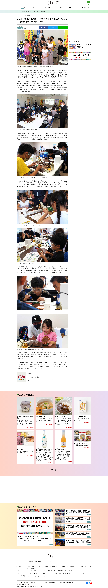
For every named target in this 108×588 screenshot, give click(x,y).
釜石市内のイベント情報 (32, 564)
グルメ (18, 570)
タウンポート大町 (52, 570)
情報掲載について (53, 582)
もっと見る (89, 41)
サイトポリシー (34, 582)
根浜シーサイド (84, 566)
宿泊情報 (46, 566)
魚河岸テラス (65, 566)
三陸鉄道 (33, 568)
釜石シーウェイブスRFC (40, 573)
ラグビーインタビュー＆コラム (83, 573)
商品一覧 (28, 576)
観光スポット (39, 566)
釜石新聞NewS (24, 11)
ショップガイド (35, 576)
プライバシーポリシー (43, 582)
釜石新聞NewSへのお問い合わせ (23, 584)
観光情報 (19, 566)
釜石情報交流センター (55, 566)
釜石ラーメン (43, 570)
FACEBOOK (43, 27)
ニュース (19, 561)
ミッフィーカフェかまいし (32, 570)
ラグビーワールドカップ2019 (54, 573)
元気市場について (45, 576)
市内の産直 (60, 570)
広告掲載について (61, 582)
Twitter (53, 27)
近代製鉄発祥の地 (30, 566)
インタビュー (49, 11)
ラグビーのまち (30, 573)
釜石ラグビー (20, 573)
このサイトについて (21, 582)
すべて (18, 11)
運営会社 (28, 582)
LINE (63, 27)
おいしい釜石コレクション (70, 570)
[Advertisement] (80, 29)
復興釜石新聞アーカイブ (34, 11)
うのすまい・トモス (74, 566)
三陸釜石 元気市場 (21, 576)
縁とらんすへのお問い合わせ (72, 582)
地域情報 (43, 11)
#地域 (25, 28)
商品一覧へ (54, 470)
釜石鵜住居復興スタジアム (68, 573)
